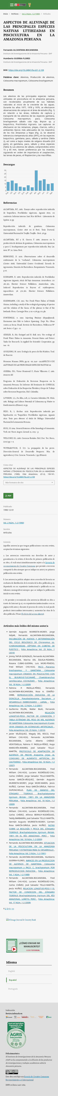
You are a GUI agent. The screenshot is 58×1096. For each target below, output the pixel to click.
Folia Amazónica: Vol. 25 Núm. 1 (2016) (27, 730)
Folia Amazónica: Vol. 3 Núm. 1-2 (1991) (27, 853)
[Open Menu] (12, 5)
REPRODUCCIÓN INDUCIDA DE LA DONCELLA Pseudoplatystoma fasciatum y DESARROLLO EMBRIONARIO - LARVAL (32, 698)
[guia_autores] (24, 952)
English (11, 971)
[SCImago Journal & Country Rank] (21, 920)
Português (13, 988)
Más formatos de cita (14, 482)
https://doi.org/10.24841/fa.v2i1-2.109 (26, 70)
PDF (9, 495)
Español (12, 979)
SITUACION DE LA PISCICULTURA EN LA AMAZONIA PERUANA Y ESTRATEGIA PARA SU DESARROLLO (32, 846)
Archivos (14, 14)
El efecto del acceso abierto (32, 614)
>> (13, 908)
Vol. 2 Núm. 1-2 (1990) (31, 14)
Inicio (5, 14)
